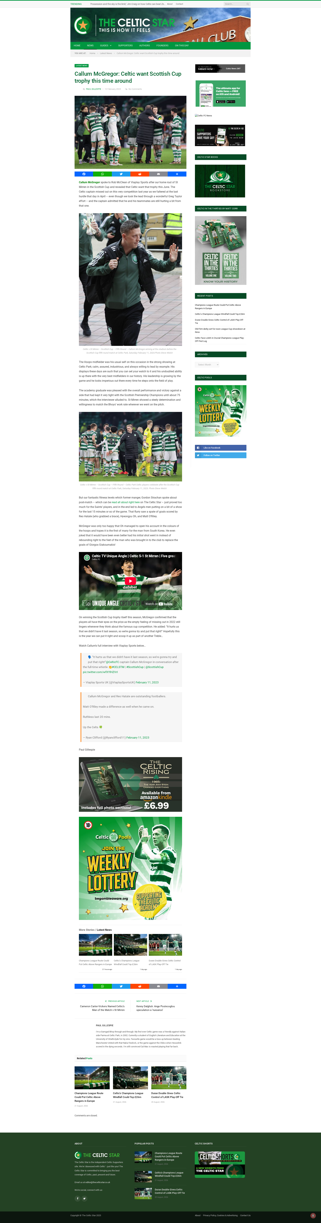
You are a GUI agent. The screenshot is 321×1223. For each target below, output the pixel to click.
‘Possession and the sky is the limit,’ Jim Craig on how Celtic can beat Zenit (128, 4)
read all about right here (126, 502)
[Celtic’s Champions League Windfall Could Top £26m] (130, 945)
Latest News (81, 66)
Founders (162, 45)
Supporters (125, 45)
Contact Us (245, 1215)
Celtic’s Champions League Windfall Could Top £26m (220, 314)
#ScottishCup (135, 667)
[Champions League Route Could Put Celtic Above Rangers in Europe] (95, 945)
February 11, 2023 (147, 682)
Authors (144, 45)
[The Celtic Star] (160, 25)
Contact (179, 4)
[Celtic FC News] (203, 115)
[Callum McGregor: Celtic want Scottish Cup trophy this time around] (130, 133)
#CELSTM (118, 667)
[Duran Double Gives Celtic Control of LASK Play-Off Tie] (165, 945)
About (170, 4)
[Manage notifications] (313, 1215)
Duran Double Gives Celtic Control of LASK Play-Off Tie (170, 1191)
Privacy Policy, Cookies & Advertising (220, 1215)
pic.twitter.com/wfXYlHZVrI (100, 672)
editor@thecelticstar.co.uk (97, 1182)
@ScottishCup (155, 667)
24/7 (238, 69)
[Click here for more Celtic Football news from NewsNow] (208, 68)
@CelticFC (112, 662)
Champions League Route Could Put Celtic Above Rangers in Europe (89, 1097)
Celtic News (231, 69)
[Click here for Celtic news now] (221, 93)
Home (77, 45)
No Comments (135, 89)
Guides (104, 45)
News (90, 45)
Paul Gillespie (93, 89)
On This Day (182, 45)
